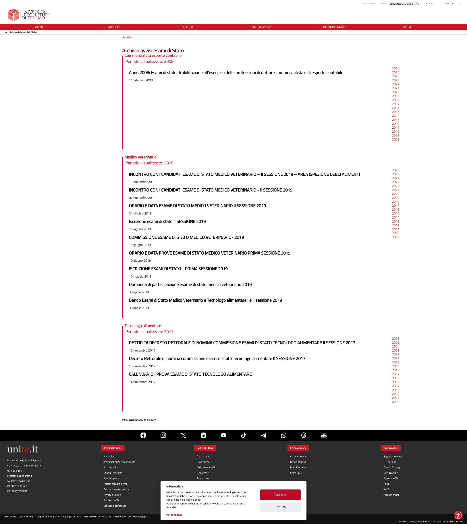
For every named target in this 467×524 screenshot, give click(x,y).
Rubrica (430, 3)
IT (461, 3)
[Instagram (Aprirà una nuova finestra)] (163, 435)
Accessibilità (10, 516)
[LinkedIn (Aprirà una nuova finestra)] (203, 435)
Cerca (382, 3)
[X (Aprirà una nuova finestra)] (183, 435)
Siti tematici (119, 516)
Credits (78, 516)
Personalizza (174, 514)
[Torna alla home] (29, 15)
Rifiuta (280, 507)
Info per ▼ (369, 3)
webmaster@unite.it (18, 481)
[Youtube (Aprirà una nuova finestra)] (223, 435)
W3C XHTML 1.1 (92, 516)
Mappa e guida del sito (47, 516)
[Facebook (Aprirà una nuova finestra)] (143, 435)
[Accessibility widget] (458, 515)
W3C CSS (106, 516)
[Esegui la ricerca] (417, 3)
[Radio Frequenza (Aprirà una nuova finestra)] (324, 435)
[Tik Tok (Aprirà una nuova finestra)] (243, 435)
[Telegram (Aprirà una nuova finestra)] (263, 435)
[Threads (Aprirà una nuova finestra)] (303, 435)
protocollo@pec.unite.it (19, 476)
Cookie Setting (26, 516)
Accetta (280, 495)
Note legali (66, 516)
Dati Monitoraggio (137, 516)
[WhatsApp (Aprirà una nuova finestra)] (283, 435)
